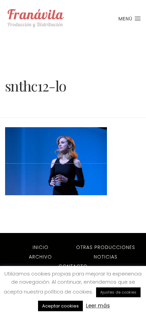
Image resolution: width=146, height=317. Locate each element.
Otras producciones (105, 247)
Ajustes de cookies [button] (118, 292)
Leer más (98, 305)
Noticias (105, 256)
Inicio (41, 247)
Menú (126, 18)
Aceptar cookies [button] (60, 306)
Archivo (40, 256)
